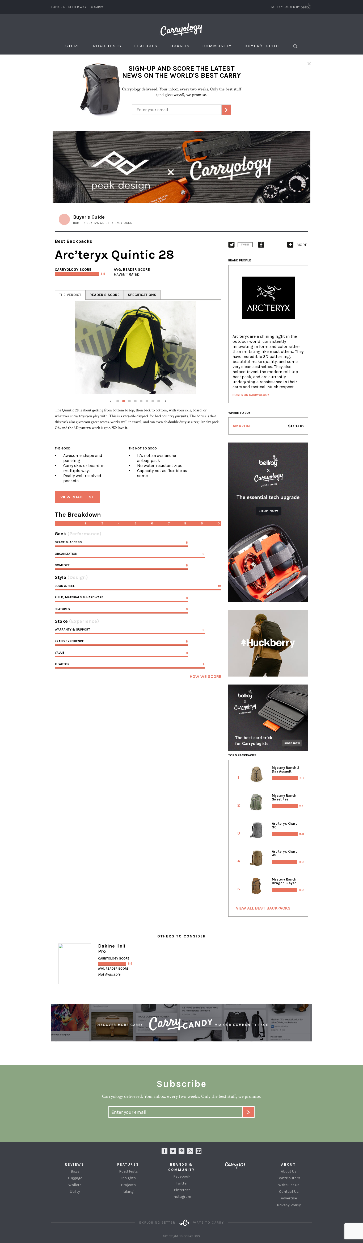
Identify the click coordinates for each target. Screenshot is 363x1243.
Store (72, 45)
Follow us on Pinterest (181, 1151)
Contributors (288, 1178)
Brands (180, 45)
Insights (128, 1178)
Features (146, 45)
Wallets (75, 1185)
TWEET (245, 244)
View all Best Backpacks (263, 908)
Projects (128, 1185)
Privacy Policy (289, 1205)
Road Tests (107, 45)
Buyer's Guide (262, 45)
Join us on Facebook (164, 1151)
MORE (302, 245)
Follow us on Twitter (173, 1151)
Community (217, 45)
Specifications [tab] (142, 295)
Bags (75, 1171)
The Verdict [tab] (70, 295)
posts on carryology (251, 395)
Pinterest (182, 1190)
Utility (75, 1191)
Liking (128, 1191)
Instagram (198, 1151)
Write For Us (288, 1185)
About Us (289, 1171)
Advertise (289, 1198)
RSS (190, 1151)
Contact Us (289, 1191)
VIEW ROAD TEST (77, 496)
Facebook (181, 1176)
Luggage (75, 1178)
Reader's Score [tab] (105, 295)
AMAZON (241, 425)
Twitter (182, 1183)
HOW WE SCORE (205, 676)
